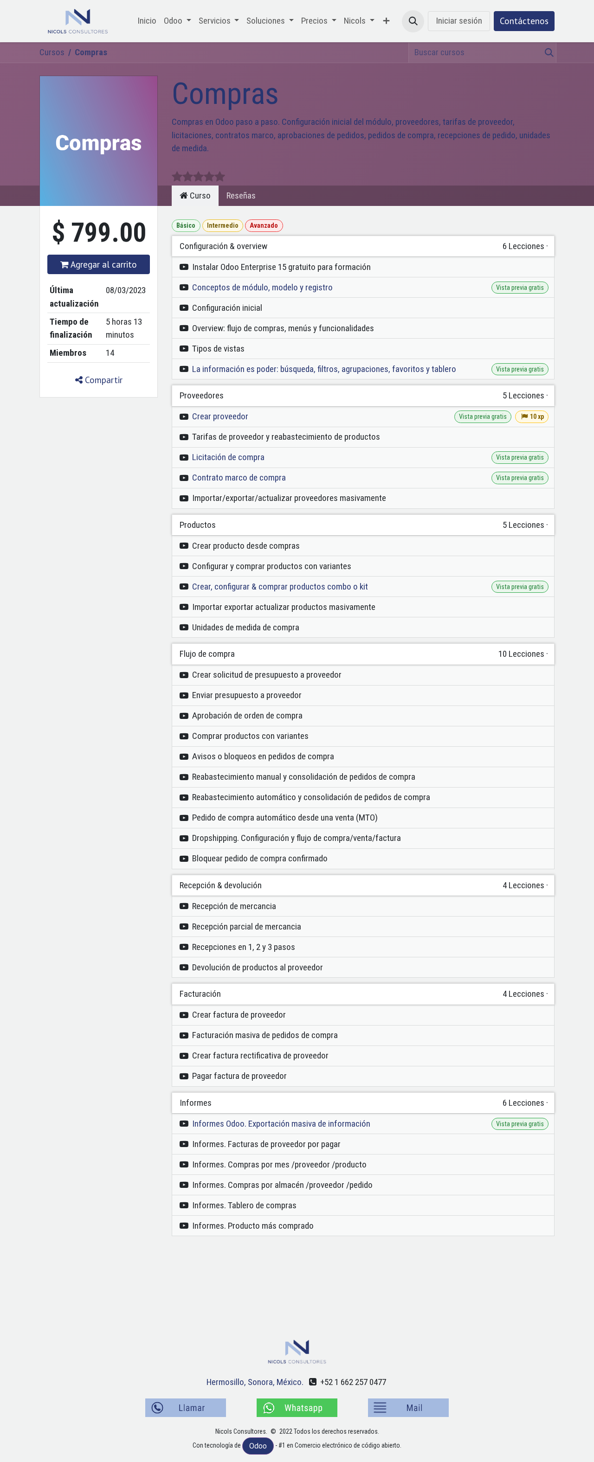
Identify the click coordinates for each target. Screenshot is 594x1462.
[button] (413, 21)
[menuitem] (147, 21)
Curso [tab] (199, 195)
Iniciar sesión (459, 20)
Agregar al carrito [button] (103, 264)
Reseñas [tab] (241, 195)
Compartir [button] (103, 379)
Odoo (258, 1446)
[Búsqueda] (547, 53)
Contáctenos (524, 20)
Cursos (52, 52)
